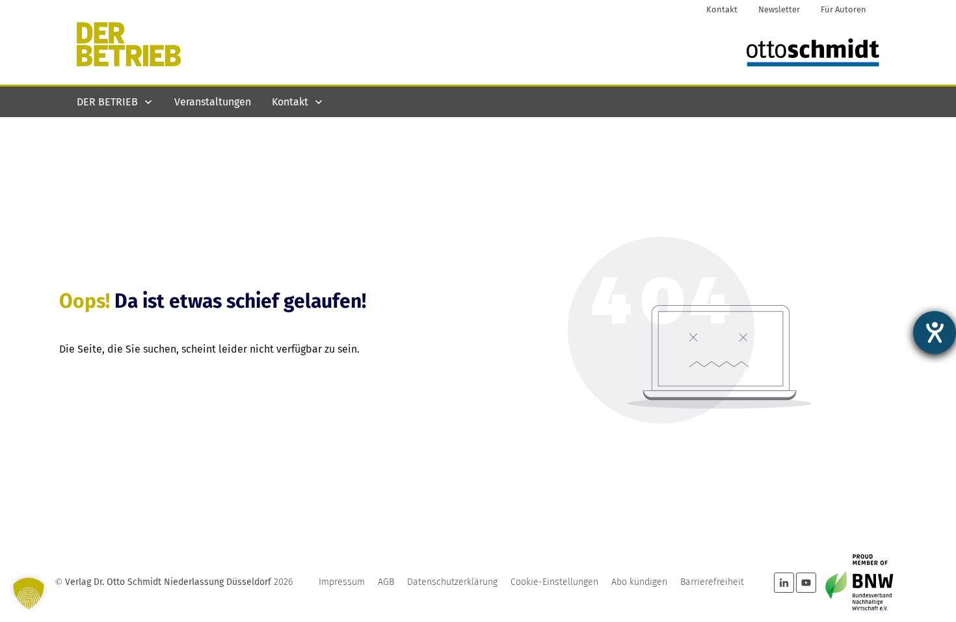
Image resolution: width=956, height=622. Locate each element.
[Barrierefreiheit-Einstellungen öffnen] (934, 332)
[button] (28, 593)
